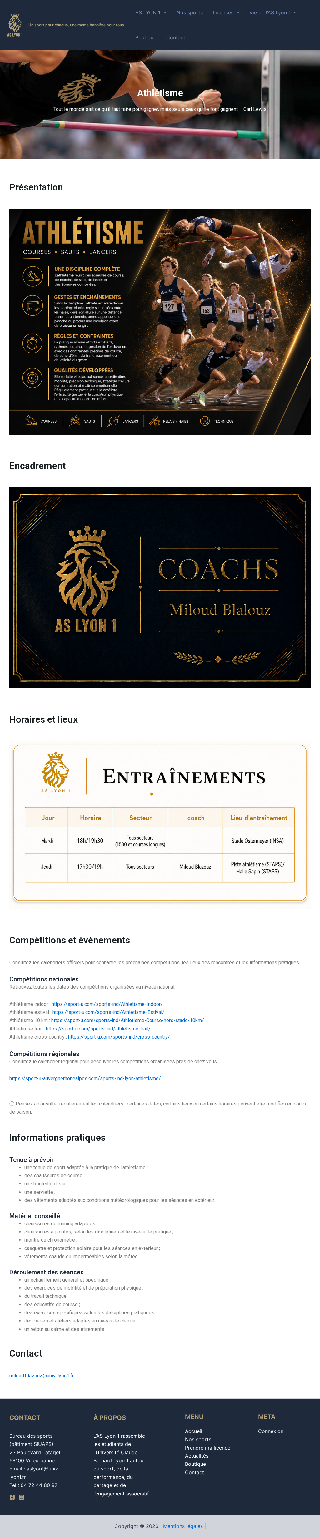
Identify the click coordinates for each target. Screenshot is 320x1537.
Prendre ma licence (207, 1448)
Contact (175, 37)
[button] (163, 12)
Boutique (145, 37)
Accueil (193, 1431)
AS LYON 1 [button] (147, 12)
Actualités (196, 1456)
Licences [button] (223, 12)
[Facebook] (12, 1497)
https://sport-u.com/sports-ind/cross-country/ (119, 1037)
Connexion (270, 1431)
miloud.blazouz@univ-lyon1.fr (41, 1376)
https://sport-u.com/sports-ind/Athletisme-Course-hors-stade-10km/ (127, 1020)
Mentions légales (183, 1526)
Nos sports (190, 12)
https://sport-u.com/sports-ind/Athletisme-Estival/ (108, 1012)
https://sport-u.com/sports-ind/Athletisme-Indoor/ (107, 1004)
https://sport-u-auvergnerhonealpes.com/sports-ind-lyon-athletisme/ (85, 1078)
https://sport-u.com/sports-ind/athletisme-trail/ (98, 1029)
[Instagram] (21, 1497)
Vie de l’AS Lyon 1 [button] (270, 12)
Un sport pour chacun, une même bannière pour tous (76, 24)
